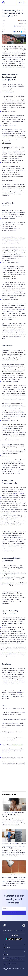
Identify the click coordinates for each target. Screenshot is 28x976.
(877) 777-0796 (7, 930)
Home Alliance (15, 593)
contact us (19, 692)
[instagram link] (14, 935)
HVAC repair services (18, 493)
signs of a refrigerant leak (16, 744)
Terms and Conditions (9, 963)
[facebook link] (12, 935)
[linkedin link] (17, 935)
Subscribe (14, 913)
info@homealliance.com (19, 930)
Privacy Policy (7, 964)
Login (19, 2)
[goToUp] (23, 925)
